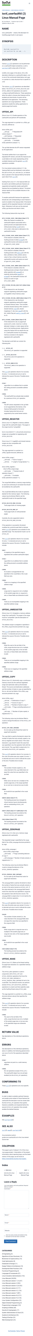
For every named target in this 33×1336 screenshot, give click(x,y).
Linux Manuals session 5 (9, 1290)
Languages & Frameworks (10, 1273)
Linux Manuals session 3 (9, 1285)
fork (17, 227)
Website (7, 1230)
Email (7, 1223)
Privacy (22, 1331)
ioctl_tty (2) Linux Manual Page (9, 1173)
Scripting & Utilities (7, 1307)
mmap (19, 274)
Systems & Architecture (9, 1315)
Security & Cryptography (9, 1310)
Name (7, 1215)
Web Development (7, 1320)
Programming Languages (9, 1305)
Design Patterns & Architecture (11, 1266)
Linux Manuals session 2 (17, 10)
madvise (19, 252)
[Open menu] (29, 3)
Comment (7, 1189)
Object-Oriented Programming (11, 1303)
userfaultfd (5, 68)
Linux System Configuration (10, 1300)
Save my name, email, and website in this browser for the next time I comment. (16, 1235)
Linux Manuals (6, 10)
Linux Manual (6, 21)
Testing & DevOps (7, 1317)
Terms (18, 1331)
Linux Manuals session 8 (9, 1295)
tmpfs (15, 309)
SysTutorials (12, 1331)
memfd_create (20, 313)
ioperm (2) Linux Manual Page (24, 1173)
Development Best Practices (10, 1268)
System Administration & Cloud (11, 1312)
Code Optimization (7, 1261)
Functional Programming (9, 1271)
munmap (18, 272)
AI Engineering (6, 1254)
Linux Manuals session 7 (9, 1293)
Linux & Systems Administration (11, 1276)
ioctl (8, 63)
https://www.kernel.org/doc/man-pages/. (14, 1159)
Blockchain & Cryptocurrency (10, 1259)
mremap (21, 240)
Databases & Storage (8, 1263)
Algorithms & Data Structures (10, 1256)
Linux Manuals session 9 (9, 1298)
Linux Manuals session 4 (9, 1288)
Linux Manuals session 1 (9, 1281)
